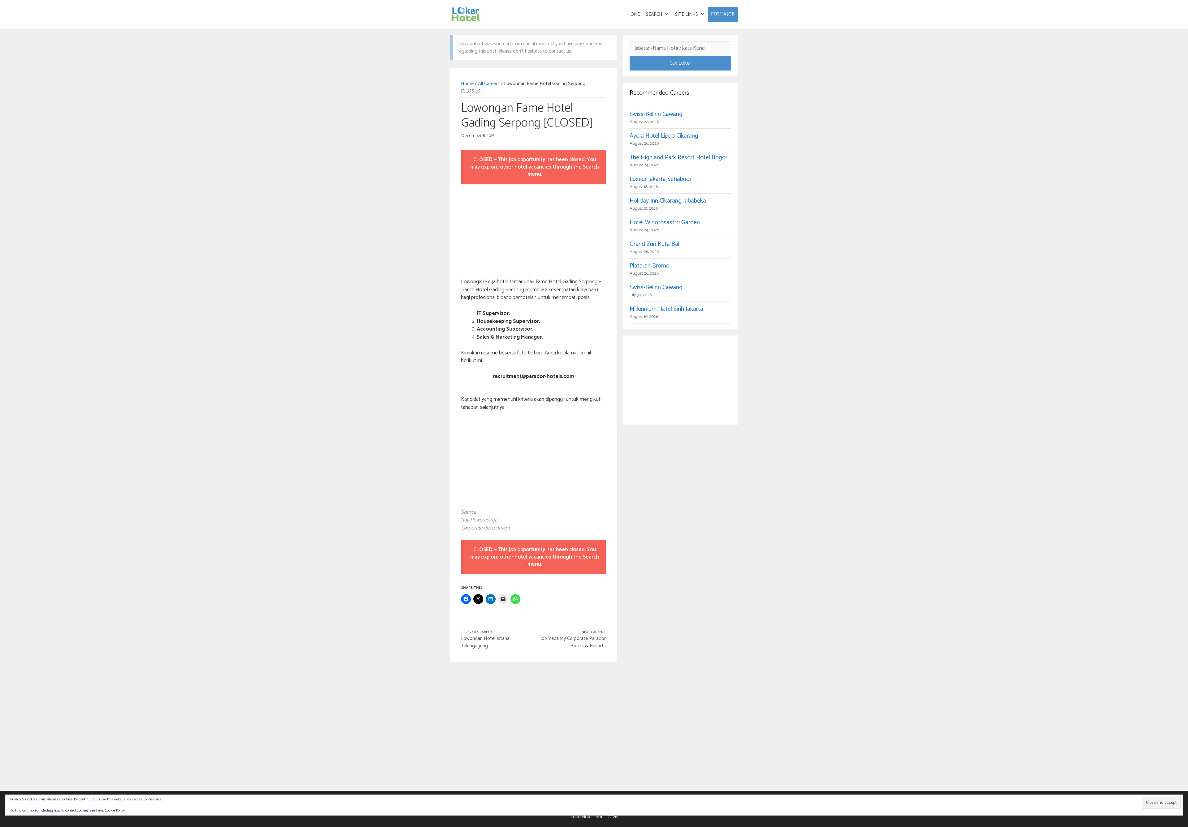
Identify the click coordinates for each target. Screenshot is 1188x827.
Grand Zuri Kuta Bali (655, 244)
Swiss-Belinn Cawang (656, 114)
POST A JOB (723, 14)
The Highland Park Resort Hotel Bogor (678, 157)
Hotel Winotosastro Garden (665, 222)
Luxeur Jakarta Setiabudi (660, 179)
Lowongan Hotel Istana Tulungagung (485, 642)
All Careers (489, 83)
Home (467, 83)
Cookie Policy (115, 810)
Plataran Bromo (649, 266)
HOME (633, 14)
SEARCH (654, 14)
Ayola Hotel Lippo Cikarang (664, 136)
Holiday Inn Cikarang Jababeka (668, 201)
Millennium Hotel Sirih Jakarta (666, 309)
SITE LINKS (686, 14)
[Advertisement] (533, 232)
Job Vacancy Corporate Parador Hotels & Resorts (573, 642)
